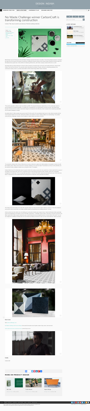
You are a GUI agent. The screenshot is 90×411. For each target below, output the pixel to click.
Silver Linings (76, 31)
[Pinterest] (34, 371)
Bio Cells (9, 389)
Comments (7, 37)
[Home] (45, 4)
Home (1, 10)
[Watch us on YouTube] (80, 402)
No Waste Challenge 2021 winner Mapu (13, 325)
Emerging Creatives (9, 10)
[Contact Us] (88, 402)
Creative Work (8, 35)
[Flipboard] (39, 371)
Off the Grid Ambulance (78, 35)
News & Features (21, 10)
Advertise (15, 402)
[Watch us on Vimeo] (82, 402)
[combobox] (79, 10)
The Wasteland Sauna (78, 26)
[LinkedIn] (37, 371)
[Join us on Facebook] (75, 17)
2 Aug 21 (9, 30)
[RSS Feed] (86, 402)
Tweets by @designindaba (72, 45)
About (5, 402)
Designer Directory (47, 10)
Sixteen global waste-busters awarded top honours (13, 328)
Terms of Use (34, 402)
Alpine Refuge (47, 389)
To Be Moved (29, 389)
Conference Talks (34, 10)
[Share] (41, 371)
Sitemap (29, 402)
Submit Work (20, 402)
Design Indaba (78, 404)
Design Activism (8, 32)
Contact (10, 402)
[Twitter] (32, 371)
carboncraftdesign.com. (12, 322)
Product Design (21, 375)
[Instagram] (78, 402)
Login (25, 402)
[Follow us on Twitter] (69, 17)
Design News (10, 391)
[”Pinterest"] (81, 17)
